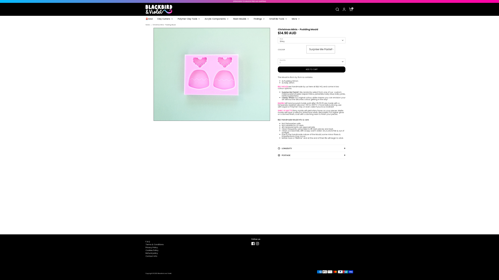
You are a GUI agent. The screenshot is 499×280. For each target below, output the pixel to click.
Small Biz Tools (277, 18)
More (295, 18)
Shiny (282, 41)
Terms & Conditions (155, 244)
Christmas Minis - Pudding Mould (164, 25)
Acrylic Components (215, 18)
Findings (258, 18)
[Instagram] (257, 243)
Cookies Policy (152, 250)
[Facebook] (253, 243)
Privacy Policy (152, 247)
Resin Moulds (240, 18)
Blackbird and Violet (164, 273)
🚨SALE (149, 18)
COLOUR (281, 50)
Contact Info (151, 256)
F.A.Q (148, 241)
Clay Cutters (164, 18)
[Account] (344, 9)
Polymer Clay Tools (188, 18)
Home (148, 25)
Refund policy (152, 253)
